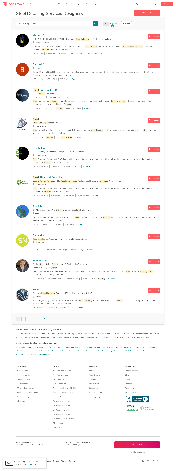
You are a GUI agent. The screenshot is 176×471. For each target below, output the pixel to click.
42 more (86, 166)
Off (106, 24)
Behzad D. (39, 64)
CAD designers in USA (62, 406)
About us (93, 371)
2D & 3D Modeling (41, 166)
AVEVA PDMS (34, 334)
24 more (111, 279)
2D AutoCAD (21, 334)
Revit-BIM (68, 337)
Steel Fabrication (148, 347)
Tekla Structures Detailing (26, 355)
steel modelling (44, 355)
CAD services (22, 384)
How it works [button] (22, 366)
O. (37, 119)
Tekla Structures (142, 337)
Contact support (131, 371)
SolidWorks (106, 337)
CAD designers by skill (62, 401)
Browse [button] (56, 366)
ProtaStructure (56, 337)
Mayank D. (39, 35)
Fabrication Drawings (73, 108)
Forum (127, 379)
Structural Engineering (103, 351)
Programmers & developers (28, 393)
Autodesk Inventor (103, 334)
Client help (129, 384)
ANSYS (77, 166)
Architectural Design (65, 53)
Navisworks (44, 337)
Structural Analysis (84, 351)
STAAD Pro (69, 224)
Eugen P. (38, 289)
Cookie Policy (32, 464)
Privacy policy (94, 397)
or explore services (137, 452)
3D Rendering (68, 195)
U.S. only (113, 24)
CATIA (156, 334)
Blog (127, 375)
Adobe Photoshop (73, 279)
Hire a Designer (147, 13)
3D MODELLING (38, 347)
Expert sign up (131, 393)
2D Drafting (38, 53)
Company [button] (93, 366)
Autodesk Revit (49, 250)
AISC (48, 79)
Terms (63, 461)
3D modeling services (25, 388)
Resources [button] (129, 366)
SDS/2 (98, 337)
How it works (22, 371)
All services (21, 401)
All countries (58, 423)
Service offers (58, 379)
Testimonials (94, 384)
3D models (57, 397)
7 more (79, 225)
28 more (98, 54)
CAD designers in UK (61, 414)
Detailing (78, 347)
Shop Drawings (121, 347)
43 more (94, 196)
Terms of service (95, 393)
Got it (9, 463)
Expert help (129, 388)
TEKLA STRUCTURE (121, 337)
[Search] (137, 4)
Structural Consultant (48, 177)
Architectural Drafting (84, 53)
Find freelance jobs (60, 375)
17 (38, 319)
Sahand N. (39, 235)
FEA (57, 137)
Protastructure (108, 347)
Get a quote (166, 4)
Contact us (93, 388)
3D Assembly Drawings (55, 279)
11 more (79, 308)
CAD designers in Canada (63, 410)
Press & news (94, 375)
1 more (78, 137)
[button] (49, 4)
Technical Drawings (142, 351)
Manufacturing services (26, 397)
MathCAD (20, 337)
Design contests (23, 379)
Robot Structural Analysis (83, 337)
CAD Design (64, 79)
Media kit (92, 379)
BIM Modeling (61, 308)
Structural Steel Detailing (123, 351)
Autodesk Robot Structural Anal (139, 334)
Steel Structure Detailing (45, 351)
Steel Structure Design (25, 351)
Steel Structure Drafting (66, 351)
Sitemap (56, 427)
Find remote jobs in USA (63, 393)
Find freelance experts (62, 371)
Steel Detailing (135, 347)
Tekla (133, 337)
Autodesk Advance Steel (85, 334)
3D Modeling (50, 53)
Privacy (56, 461)
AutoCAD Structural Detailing (62, 334)
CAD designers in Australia (63, 419)
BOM (55, 79)
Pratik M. (38, 206)
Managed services (24, 375)
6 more (74, 79)
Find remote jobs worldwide (64, 388)
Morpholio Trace (31, 337)
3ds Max (37, 224)
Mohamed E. (40, 260)
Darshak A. (39, 148)
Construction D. (45, 90)
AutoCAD (37, 108)
